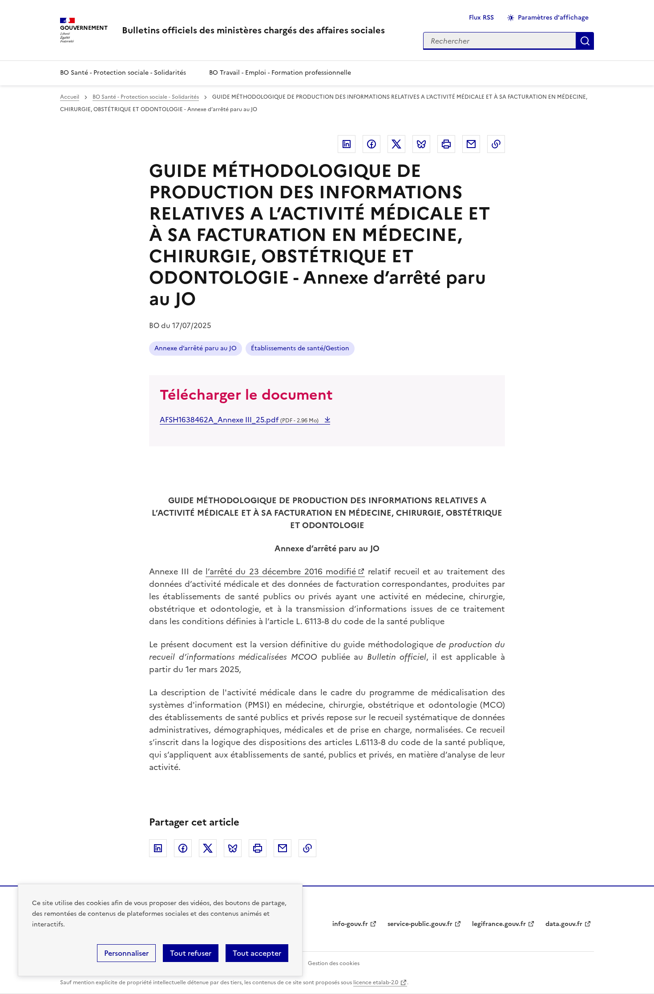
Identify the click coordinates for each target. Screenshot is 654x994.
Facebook (371, 144)
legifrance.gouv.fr (499, 924)
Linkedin (346, 144)
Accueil (69, 97)
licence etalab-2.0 (375, 982)
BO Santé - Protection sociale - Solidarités (123, 72)
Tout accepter (257, 953)
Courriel (471, 144)
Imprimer (446, 144)
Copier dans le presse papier (496, 144)
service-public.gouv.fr (420, 924)
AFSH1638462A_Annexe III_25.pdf (239, 419)
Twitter (396, 144)
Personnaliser (126, 953)
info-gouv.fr (350, 924)
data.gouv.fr (563, 924)
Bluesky (421, 144)
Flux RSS (481, 17)
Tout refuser (190, 953)
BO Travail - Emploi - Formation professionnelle (280, 72)
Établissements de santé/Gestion (300, 348)
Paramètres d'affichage (553, 17)
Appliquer (585, 41)
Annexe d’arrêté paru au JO (195, 348)
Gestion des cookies (333, 963)
